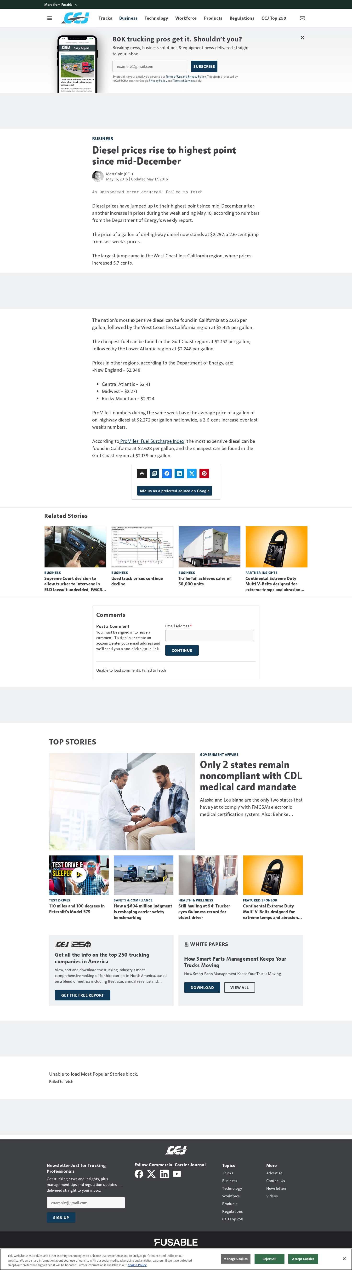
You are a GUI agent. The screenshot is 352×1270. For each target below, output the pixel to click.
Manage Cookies (236, 1259)
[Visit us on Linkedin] (164, 1173)
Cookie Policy (137, 1265)
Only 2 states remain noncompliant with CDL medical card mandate (251, 775)
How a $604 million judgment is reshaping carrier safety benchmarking (143, 911)
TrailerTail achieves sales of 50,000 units (204, 581)
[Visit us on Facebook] (139, 1173)
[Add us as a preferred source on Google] (154, 473)
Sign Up (61, 1217)
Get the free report (82, 995)
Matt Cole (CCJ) (119, 173)
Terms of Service (183, 80)
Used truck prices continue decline (137, 581)
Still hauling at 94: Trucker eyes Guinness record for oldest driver (204, 911)
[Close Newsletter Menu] (302, 37)
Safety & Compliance (133, 900)
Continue (182, 650)
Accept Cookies (303, 1259)
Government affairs (219, 754)
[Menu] (49, 18)
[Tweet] (192, 473)
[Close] (344, 1258)
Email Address (178, 626)
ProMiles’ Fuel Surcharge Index (151, 441)
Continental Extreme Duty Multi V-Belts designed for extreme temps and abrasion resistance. (273, 584)
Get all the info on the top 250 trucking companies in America (102, 958)
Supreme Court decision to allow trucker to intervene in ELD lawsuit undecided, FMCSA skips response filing (74, 584)
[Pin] (204, 473)
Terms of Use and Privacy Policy (186, 76)
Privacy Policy (158, 80)
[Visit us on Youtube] (177, 1173)
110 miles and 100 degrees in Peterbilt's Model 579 (77, 908)
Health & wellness (195, 900)
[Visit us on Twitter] (151, 1173)
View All (239, 987)
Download (202, 987)
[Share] (167, 473)
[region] (176, 1259)
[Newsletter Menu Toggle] (302, 18)
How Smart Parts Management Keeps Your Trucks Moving (235, 962)
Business (102, 138)
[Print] (142, 473)
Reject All (269, 1259)
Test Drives (59, 900)
